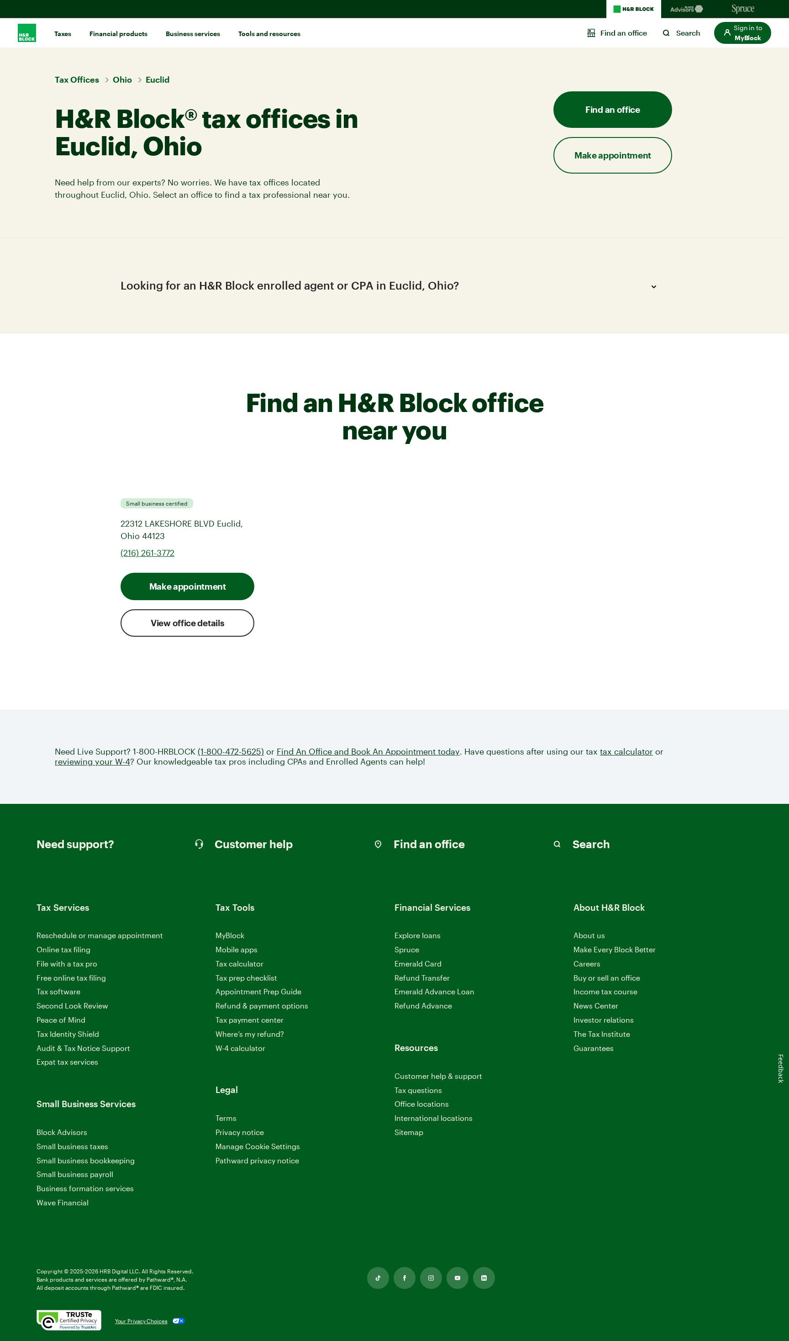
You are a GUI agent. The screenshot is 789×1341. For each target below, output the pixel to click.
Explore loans (417, 935)
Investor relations (603, 1020)
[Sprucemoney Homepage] (743, 9)
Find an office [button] (612, 109)
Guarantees (593, 1048)
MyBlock (230, 935)
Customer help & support (438, 1076)
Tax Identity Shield (68, 1034)
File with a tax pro (67, 963)
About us (589, 935)
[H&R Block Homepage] (633, 9)
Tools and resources (269, 33)
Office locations (421, 1104)
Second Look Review (72, 1005)
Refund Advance (423, 1005)
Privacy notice (240, 1132)
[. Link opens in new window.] (69, 1321)
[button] (742, 33)
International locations (433, 1118)
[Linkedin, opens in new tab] (484, 1278)
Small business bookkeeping (86, 1160)
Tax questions (418, 1090)
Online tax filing (63, 949)
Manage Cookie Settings (258, 1146)
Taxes (62, 33)
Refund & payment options (262, 1005)
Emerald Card (418, 963)
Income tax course (605, 991)
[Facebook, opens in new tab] (405, 1278)
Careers (586, 964)
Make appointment (187, 586)
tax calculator (626, 751)
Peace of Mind (61, 1019)
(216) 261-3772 (147, 553)
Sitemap (408, 1132)
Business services (193, 33)
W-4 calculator (240, 1048)
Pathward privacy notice (257, 1160)
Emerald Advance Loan (434, 991)
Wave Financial (63, 1203)
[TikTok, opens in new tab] (378, 1278)
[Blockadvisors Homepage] (688, 9)
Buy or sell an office (606, 977)
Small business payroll (75, 1174)
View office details (187, 623)
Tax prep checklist (246, 977)
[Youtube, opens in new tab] (457, 1278)
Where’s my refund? (250, 1034)
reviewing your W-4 (92, 761)
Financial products (118, 33)
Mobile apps (237, 949)
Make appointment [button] (612, 155)
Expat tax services (67, 1062)
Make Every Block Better (614, 949)
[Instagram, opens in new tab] (431, 1278)
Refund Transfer (422, 977)
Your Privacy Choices (141, 1321)
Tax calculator (239, 963)
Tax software (58, 991)
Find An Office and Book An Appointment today (368, 751)
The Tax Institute (601, 1034)
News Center (595, 1005)
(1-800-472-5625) (231, 751)
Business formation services (85, 1188)
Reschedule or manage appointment (100, 935)
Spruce (406, 949)
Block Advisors (62, 1132)
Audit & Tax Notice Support (83, 1048)
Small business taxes (72, 1146)
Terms (226, 1118)
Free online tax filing (71, 977)
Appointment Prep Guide (258, 991)
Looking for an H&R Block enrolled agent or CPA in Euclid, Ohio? (290, 285)
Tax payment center (250, 1019)
